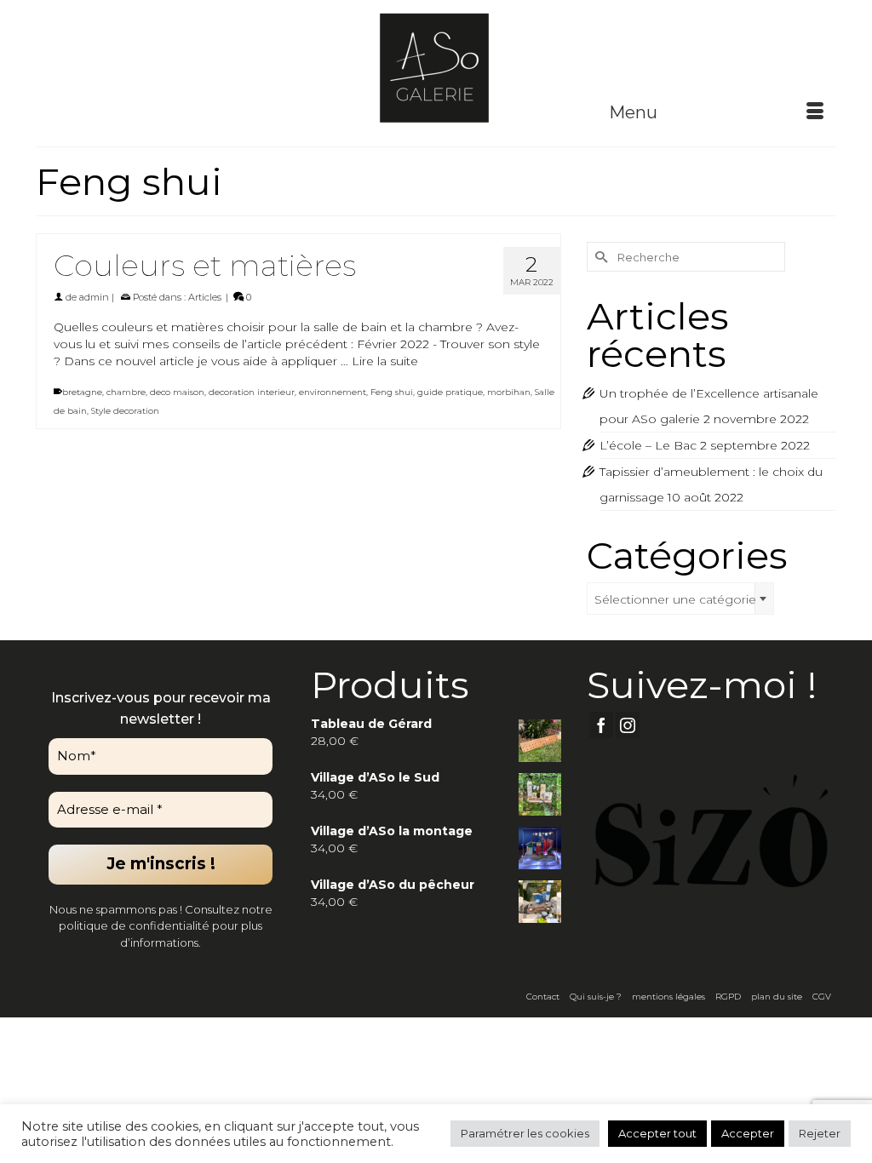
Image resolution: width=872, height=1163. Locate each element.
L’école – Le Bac (648, 445)
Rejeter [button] (819, 1133)
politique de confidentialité (134, 925)
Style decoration (125, 410)
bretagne (82, 392)
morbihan (509, 392)
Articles (204, 297)
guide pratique (450, 392)
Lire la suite (385, 361)
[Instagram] (628, 725)
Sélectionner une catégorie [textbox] (675, 599)
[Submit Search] (599, 257)
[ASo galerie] (436, 66)
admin (94, 297)
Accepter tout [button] (657, 1133)
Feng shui (391, 392)
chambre (126, 392)
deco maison (177, 392)
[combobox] (680, 598)
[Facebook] (601, 725)
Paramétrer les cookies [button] (525, 1133)
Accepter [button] (747, 1133)
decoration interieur (252, 392)
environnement (332, 392)
